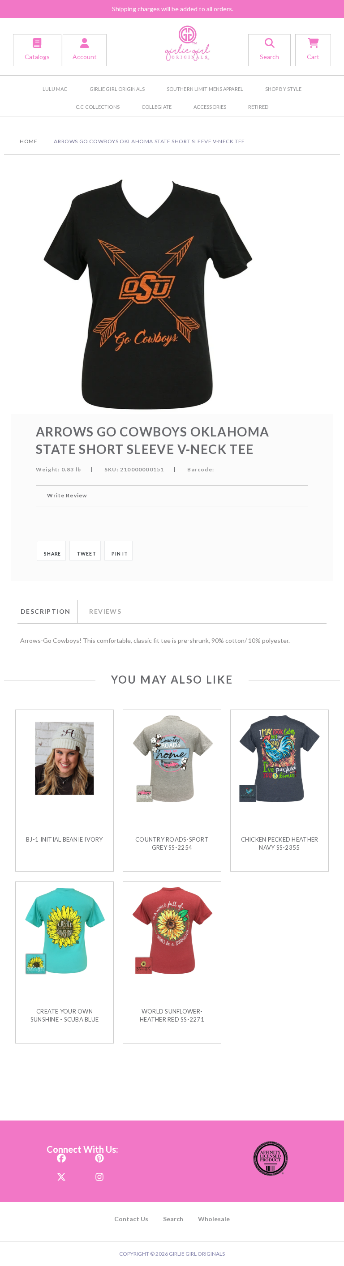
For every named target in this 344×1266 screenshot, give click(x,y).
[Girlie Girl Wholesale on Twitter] (61, 1174)
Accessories (210, 107)
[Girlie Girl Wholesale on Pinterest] (99, 1155)
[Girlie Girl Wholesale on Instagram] (99, 1174)
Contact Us (131, 1219)
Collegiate (157, 107)
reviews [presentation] (105, 611)
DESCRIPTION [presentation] (45, 611)
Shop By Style (283, 89)
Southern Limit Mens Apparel (205, 89)
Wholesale (214, 1219)
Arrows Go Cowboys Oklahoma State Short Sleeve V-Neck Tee (149, 141)
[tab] (47, 611)
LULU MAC (55, 89)
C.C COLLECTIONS (98, 107)
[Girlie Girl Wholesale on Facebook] (61, 1155)
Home (28, 141)
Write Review (67, 495)
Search (173, 1219)
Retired (258, 107)
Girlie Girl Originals (117, 89)
